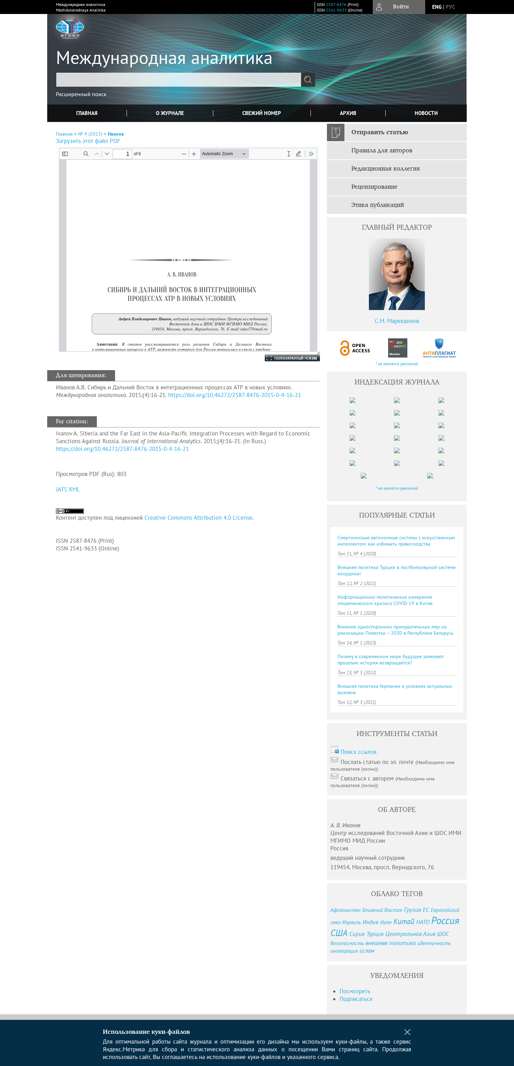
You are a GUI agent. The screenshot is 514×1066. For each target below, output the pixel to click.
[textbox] (178, 80)
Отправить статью (379, 132)
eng (437, 6)
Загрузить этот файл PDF (88, 141)
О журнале (170, 113)
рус (450, 6)
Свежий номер (261, 113)
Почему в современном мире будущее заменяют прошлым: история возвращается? (390, 659)
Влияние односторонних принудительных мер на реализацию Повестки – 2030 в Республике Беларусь (395, 630)
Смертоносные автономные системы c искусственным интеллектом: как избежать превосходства (396, 540)
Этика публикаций (377, 205)
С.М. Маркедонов (397, 321)
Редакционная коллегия (385, 169)
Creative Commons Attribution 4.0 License (198, 517)
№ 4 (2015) (90, 134)
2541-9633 (336, 10)
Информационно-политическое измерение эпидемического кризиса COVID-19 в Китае (385, 600)
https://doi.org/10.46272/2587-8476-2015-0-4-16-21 (234, 395)
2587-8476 (336, 4)
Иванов (116, 134)
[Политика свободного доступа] (355, 348)
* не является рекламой (397, 363)
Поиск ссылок (359, 752)
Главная (87, 113)
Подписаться (356, 999)
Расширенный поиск (81, 94)
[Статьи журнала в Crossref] (397, 348)
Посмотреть (355, 991)
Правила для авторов (381, 150)
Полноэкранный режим (285, 357)
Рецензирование (374, 187)
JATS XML (68, 489)
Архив (348, 113)
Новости (426, 113)
